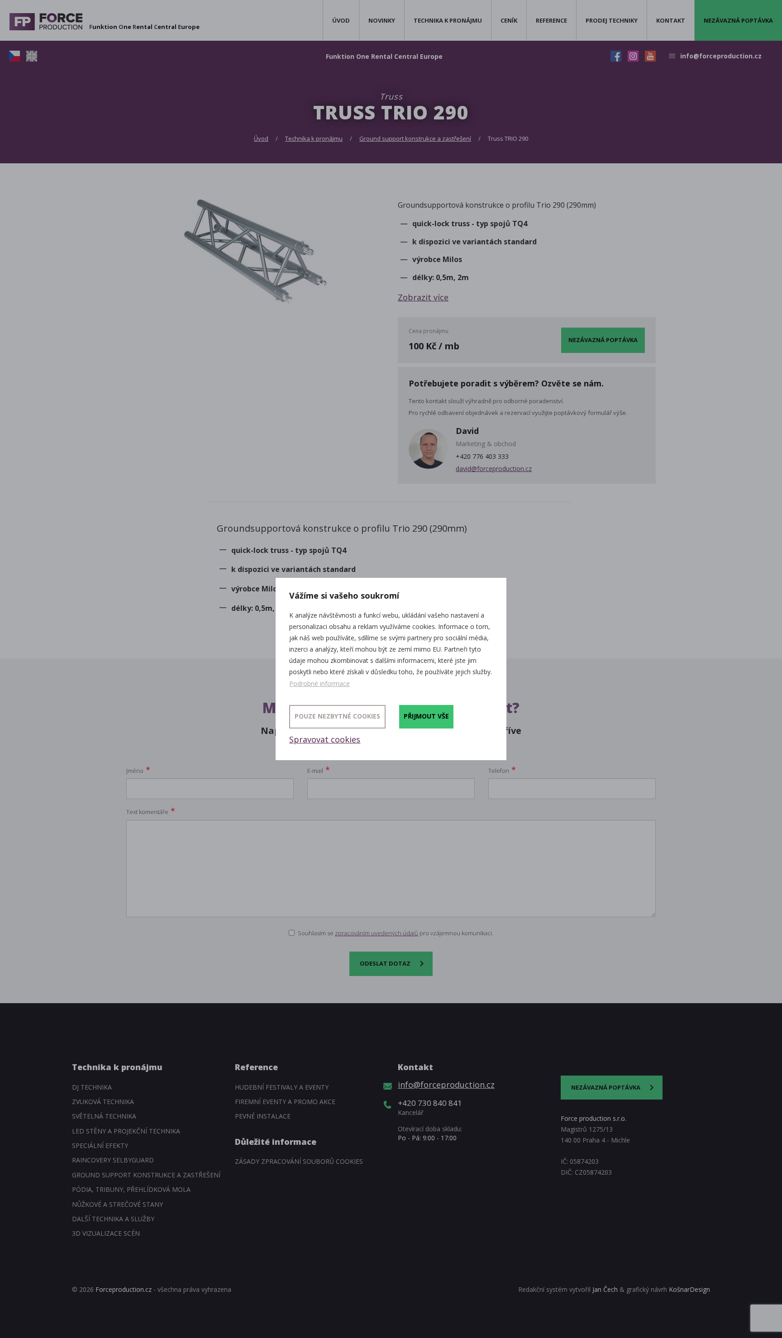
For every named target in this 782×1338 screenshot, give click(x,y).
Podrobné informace (319, 683)
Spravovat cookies (324, 739)
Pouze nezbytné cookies (337, 716)
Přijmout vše (426, 716)
